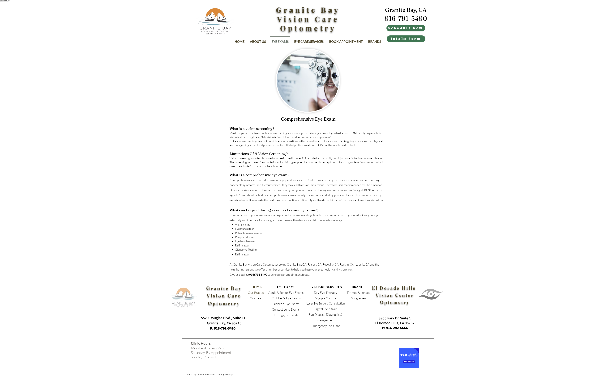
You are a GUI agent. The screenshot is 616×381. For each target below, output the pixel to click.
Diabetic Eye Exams (286, 304)
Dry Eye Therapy (325, 293)
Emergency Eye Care (325, 326)
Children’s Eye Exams (286, 298)
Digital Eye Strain (326, 309)
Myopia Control (326, 298)
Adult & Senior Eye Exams (286, 293)
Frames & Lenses (358, 293)
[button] (308, 40)
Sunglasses (358, 298)
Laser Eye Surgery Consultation (325, 303)
